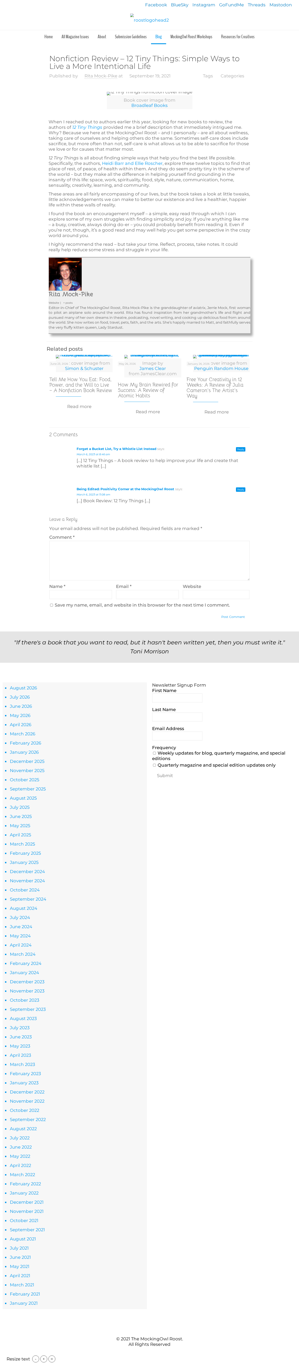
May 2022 (20, 1156)
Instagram (203, 4)
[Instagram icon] (156, 1353)
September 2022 (28, 1119)
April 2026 (20, 724)
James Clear (152, 368)
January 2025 (24, 862)
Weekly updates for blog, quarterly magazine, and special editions (218, 755)
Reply (240, 449)
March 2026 (22, 733)
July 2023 (20, 1027)
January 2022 (24, 1193)
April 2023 (20, 1055)
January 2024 (24, 972)
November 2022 (27, 1101)
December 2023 (27, 981)
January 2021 (24, 1303)
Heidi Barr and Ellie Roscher (132, 163)
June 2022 (21, 1147)
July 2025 (20, 807)
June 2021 (20, 1257)
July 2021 (19, 1248)
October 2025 (24, 779)
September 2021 (27, 1229)
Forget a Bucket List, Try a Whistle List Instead (116, 449)
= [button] (52, 1359)
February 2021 (25, 1294)
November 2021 (27, 1211)
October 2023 (24, 1000)
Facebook (156, 4)
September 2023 (28, 1009)
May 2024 (20, 935)
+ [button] (43, 1359)
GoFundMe (231, 4)
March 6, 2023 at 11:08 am (93, 494)
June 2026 (21, 706)
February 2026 (25, 743)
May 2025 (20, 825)
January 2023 (24, 1082)
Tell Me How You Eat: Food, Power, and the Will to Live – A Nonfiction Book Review (80, 385)
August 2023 (23, 1018)
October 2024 (25, 890)
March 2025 (22, 844)
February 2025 (25, 853)
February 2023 (25, 1073)
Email (124, 586)
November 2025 (27, 770)
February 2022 (25, 1183)
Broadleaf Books (149, 105)
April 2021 (20, 1275)
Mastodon (280, 4)
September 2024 (28, 899)
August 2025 (23, 798)
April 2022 (20, 1165)
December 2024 (27, 871)
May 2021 (19, 1266)
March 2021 (22, 1284)
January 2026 (24, 752)
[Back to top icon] (149, 1329)
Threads (257, 4)
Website (192, 586)
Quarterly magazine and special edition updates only (216, 765)
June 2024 (21, 926)
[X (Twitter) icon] (147, 1353)
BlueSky (179, 4)
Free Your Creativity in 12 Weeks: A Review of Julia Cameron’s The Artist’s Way (214, 387)
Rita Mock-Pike (100, 75)
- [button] (36, 1359)
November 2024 (27, 880)
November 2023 (27, 991)
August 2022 (23, 1128)
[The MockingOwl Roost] (149, 20)
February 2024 (25, 963)
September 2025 (28, 789)
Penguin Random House (221, 368)
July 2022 (20, 1138)
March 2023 (22, 1064)
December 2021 (27, 1202)
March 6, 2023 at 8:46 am (93, 454)
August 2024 (23, 908)
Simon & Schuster (84, 368)
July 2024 (20, 917)
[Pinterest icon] (151, 1353)
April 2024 (21, 945)
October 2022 (24, 1110)
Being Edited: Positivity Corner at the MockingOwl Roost (125, 489)
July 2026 (20, 697)
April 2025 (20, 834)
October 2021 (24, 1220)
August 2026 (23, 688)
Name (57, 586)
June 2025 (21, 816)
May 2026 (20, 715)
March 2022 (22, 1174)
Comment (62, 537)
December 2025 (27, 761)
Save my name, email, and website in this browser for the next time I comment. (142, 605)
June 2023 (21, 1036)
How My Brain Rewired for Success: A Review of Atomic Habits (148, 390)
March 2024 (22, 954)
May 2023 (20, 1046)
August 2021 (23, 1239)
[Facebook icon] (142, 1353)
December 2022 (27, 1092)
